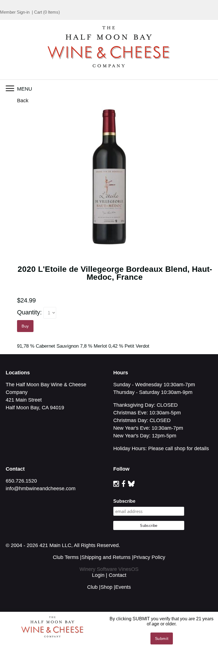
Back (22, 100)
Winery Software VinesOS (109, 569)
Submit (162, 638)
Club (92, 587)
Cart (38, 12)
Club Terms (66, 557)
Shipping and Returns (106, 557)
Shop (106, 587)
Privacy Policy (149, 557)
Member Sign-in (15, 12)
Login (98, 575)
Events (123, 587)
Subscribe (124, 501)
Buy (25, 326)
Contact (117, 575)
